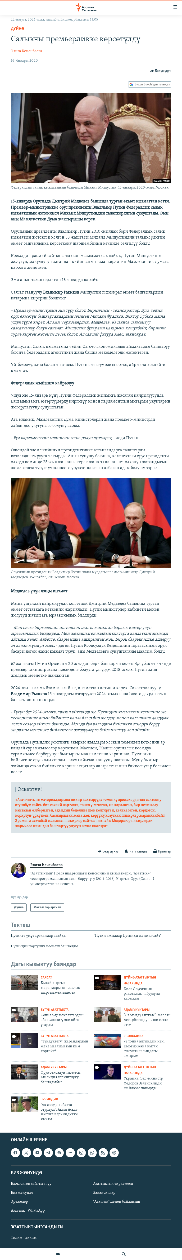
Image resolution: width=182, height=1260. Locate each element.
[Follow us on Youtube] (37, 1152)
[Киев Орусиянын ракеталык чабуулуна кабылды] (107, 982)
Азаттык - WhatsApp (28, 1211)
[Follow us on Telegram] (48, 1152)
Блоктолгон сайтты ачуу (31, 1184)
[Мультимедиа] (58, 1254)
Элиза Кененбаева (26, 51)
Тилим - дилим (23, 1238)
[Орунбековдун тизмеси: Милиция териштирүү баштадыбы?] (24, 1071)
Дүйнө (17, 29)
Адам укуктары (137, 1010)
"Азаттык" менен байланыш (116, 1202)
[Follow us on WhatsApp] (92, 1152)
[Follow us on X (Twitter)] (26, 1152)
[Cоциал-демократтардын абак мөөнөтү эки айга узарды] (24, 1014)
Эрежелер (19, 1202)
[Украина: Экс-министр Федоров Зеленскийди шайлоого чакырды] (107, 1071)
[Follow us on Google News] (59, 1152)
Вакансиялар (104, 1193)
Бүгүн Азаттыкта (54, 1010)
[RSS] (103, 1152)
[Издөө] (124, 1254)
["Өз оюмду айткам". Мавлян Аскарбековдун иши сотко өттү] (107, 1014)
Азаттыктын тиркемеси (113, 1184)
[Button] (160, 71)
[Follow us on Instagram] (81, 1152)
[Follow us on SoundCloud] (70, 1152)
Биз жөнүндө (22, 1193)
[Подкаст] (113, 1152)
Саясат (46, 977)
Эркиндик (49, 1099)
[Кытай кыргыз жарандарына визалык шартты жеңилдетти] (24, 982)
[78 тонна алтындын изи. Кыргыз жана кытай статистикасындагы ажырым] (107, 1040)
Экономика (133, 1036)
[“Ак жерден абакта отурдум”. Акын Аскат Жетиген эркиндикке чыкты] (24, 1104)
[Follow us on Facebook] (15, 1152)
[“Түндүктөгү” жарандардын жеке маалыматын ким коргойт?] (24, 1040)
